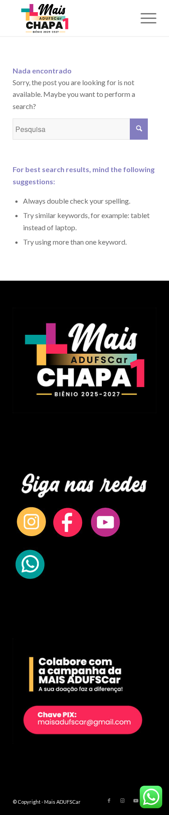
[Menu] (144, 18)
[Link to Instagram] (122, 800)
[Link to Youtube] (136, 800)
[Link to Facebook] (109, 800)
